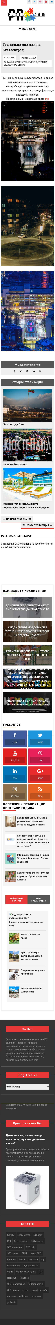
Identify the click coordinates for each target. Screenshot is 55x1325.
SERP (24, 1253)
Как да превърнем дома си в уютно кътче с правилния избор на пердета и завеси (32, 821)
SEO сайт (30, 1247)
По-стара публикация (35, 525)
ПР (41, 1271)
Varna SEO (36, 1253)
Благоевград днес (13, 424)
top (42, 1259)
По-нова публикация (18, 519)
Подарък (11, 1278)
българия (32, 62)
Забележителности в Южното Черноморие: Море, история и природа (26, 505)
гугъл (25, 1290)
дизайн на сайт (39, 1290)
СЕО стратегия (36, 1284)
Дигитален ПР (31, 1265)
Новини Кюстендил (15, 464)
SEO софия (12, 1253)
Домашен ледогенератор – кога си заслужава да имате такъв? (25, 1139)
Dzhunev (38, 1235)
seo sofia (33, 1259)
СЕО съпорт (13, 1290)
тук (47, 98)
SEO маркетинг (15, 1247)
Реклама (24, 1278)
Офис (10, 1271)
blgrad (21, 65)
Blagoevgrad (10, 65)
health (22, 1259)
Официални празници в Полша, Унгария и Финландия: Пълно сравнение (33, 858)
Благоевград (21, 62)
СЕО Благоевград (16, 1284)
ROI (9, 1241)
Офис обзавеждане (26, 1271)
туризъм (42, 62)
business (11, 1259)
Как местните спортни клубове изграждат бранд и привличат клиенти (33, 876)
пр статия (36, 1296)
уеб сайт (11, 1302)
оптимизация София (17, 1296)
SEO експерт (37, 1241)
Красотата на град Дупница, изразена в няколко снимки (31, 956)
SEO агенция (20, 1241)
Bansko (11, 1235)
